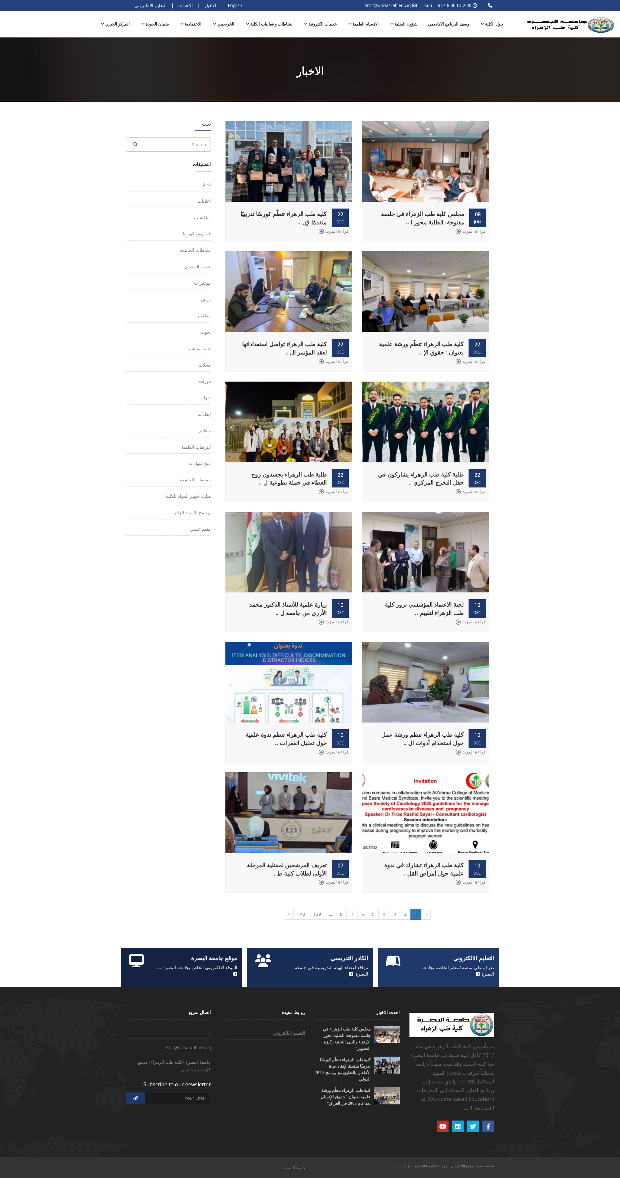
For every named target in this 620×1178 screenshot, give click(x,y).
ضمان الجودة (157, 24)
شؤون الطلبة (406, 24)
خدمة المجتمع (198, 266)
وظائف (204, 430)
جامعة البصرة (294, 1168)
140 (301, 914)
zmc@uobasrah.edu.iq (388, 5)
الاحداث (185, 5)
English (235, 5)
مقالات (204, 315)
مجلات (205, 365)
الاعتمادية (193, 24)
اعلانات (204, 201)
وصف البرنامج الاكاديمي (448, 24)
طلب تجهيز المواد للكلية (188, 496)
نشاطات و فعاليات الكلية (271, 24)
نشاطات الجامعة (195, 250)
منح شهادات (199, 463)
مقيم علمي (200, 529)
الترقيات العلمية (196, 447)
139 (317, 914)
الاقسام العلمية (365, 24)
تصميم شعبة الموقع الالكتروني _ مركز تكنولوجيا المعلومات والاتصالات (444, 1165)
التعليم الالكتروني (150, 5)
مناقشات (202, 217)
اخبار (206, 184)
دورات (205, 381)
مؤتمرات (202, 283)
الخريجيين (225, 24)
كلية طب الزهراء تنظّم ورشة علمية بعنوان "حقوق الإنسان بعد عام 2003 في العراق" (346, 1097)
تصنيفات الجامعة (195, 479)
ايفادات (204, 414)
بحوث (205, 332)
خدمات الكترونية (322, 24)
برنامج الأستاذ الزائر (192, 512)
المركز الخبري (117, 24)
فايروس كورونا (197, 233)
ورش (206, 299)
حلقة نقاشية (199, 348)
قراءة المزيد (474, 231)
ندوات (205, 397)
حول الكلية (493, 24)
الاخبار (210, 5)
